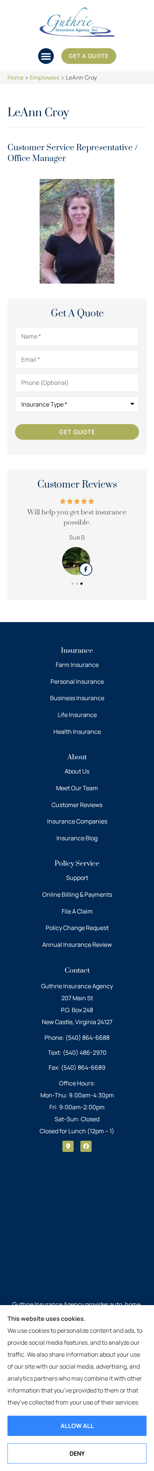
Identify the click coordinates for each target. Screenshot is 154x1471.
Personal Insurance (77, 681)
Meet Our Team (77, 788)
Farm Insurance (77, 665)
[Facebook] (86, 1146)
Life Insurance (77, 715)
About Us (77, 771)
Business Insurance (77, 698)
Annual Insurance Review (77, 944)
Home (15, 77)
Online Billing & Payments (77, 894)
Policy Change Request (77, 928)
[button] (46, 56)
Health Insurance (77, 731)
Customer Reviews (77, 805)
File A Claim (77, 911)
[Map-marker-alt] (68, 1146)
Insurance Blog (77, 838)
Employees (44, 77)
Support (77, 878)
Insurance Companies (77, 821)
